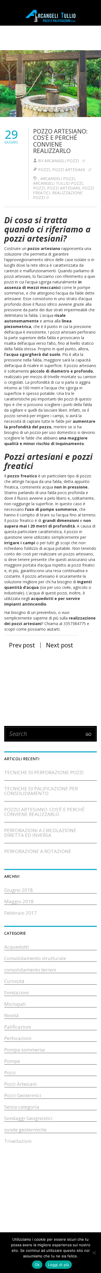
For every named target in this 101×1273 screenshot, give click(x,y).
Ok (37, 1264)
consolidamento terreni (30, 969)
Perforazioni (17, 1038)
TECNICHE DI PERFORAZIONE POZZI (44, 772)
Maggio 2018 (19, 901)
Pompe (12, 1061)
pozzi (39, 188)
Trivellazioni (18, 1141)
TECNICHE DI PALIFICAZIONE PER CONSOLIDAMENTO (41, 790)
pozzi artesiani (63, 188)
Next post (60, 645)
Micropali (15, 1004)
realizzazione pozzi (57, 195)
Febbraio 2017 (20, 912)
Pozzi (44, 169)
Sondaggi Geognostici (28, 1118)
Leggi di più (58, 1264)
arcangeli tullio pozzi (58, 183)
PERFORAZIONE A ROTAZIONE (37, 851)
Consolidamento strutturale (35, 958)
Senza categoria (21, 1106)
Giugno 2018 (18, 890)
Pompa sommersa (24, 1049)
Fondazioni (16, 992)
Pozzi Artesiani (68, 169)
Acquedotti (16, 946)
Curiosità (14, 981)
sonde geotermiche (25, 1129)
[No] (94, 1252)
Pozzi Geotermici (22, 1095)
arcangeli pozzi (57, 178)
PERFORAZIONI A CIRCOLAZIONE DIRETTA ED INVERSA (40, 832)
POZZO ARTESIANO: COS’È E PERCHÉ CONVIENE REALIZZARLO (60, 140)
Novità (11, 1015)
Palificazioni (17, 1026)
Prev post (21, 645)
